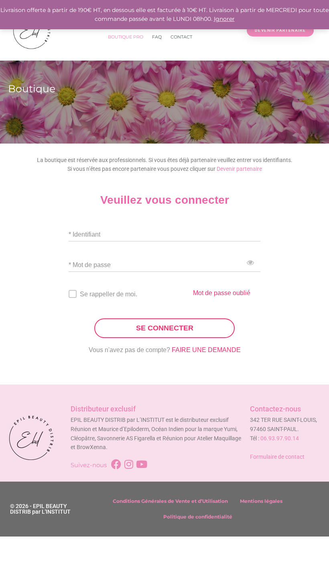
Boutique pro (125, 37)
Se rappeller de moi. (108, 294)
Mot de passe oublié (221, 293)
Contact (181, 37)
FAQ (157, 37)
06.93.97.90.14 (279, 438)
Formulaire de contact (277, 457)
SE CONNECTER (164, 328)
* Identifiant (84, 234)
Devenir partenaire (239, 169)
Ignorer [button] (224, 19)
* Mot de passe (90, 264)
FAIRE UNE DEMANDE (206, 349)
